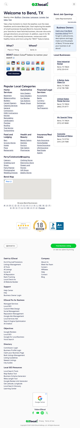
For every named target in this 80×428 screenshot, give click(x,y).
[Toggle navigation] (74, 4)
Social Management (11, 311)
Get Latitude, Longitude (13, 383)
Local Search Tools (11, 371)
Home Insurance (43, 145)
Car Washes (25, 98)
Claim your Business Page (14, 353)
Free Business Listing (63, 246)
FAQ (5, 293)
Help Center (8, 290)
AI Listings (8, 269)
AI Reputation (9, 274)
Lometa (42, 17)
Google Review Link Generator (16, 381)
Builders (7, 100)
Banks (39, 98)
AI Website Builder (11, 282)
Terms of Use (49, 421)
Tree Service (8, 128)
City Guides (8, 363)
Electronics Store (27, 163)
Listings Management (12, 264)
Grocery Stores (10, 143)
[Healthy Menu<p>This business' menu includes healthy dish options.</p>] (33, 69)
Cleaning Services (11, 105)
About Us (45, 262)
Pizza (6, 148)
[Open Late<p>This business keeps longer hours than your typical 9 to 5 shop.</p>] (13, 63)
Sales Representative (64, 19)
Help (43, 272)
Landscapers (9, 120)
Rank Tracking (9, 277)
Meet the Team (47, 264)
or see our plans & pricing (63, 249)
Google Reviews (10, 332)
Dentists (23, 143)
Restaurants (8, 150)
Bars (5, 140)
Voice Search (9, 339)
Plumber (7, 123)
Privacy (41, 421)
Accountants (42, 96)
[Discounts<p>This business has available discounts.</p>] (43, 63)
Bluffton (18, 17)
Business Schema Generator (15, 376)
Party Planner (9, 168)
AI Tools (7, 267)
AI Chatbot (8, 324)
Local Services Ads (11, 319)
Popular (42, 208)
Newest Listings (10, 360)
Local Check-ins (10, 279)
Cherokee (26, 17)
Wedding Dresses (11, 173)
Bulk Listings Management (14, 355)
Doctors (23, 145)
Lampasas (34, 17)
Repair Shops (25, 103)
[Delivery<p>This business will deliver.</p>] (38, 63)
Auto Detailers (26, 96)
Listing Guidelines (11, 358)
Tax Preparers (42, 108)
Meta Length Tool (11, 378)
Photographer (9, 170)
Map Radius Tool (10, 374)
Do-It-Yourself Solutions (13, 262)
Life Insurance (42, 148)
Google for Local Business (14, 337)
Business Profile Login (12, 350)
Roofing (7, 125)
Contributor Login (11, 348)
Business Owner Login (12, 295)
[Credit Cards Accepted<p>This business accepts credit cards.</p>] (18, 63)
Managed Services (11, 304)
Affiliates (44, 269)
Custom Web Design (12, 309)
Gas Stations (25, 101)
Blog (43, 277)
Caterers (7, 160)
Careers (44, 267)
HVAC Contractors (11, 113)
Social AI (7, 272)
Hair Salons (24, 148)
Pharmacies (25, 150)
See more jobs (72, 22)
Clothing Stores (26, 160)
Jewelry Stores (26, 173)
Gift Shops (24, 170)
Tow (10, 20)
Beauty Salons (25, 140)
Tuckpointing (9, 130)
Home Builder (42, 143)
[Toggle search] (6, 4)
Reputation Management (14, 314)
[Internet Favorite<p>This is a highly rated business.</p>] (43, 69)
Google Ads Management (14, 316)
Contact (44, 274)
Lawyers (40, 105)
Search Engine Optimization (15, 321)
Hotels (6, 145)
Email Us (12, 246)
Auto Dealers (25, 93)
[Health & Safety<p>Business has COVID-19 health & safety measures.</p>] (38, 69)
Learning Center (10, 388)
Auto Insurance (43, 140)
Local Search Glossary (12, 386)
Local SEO (7, 306)
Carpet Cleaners (10, 103)
